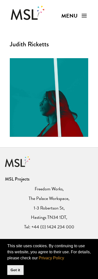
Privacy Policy (51, 258)
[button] (66, 258)
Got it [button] (15, 270)
